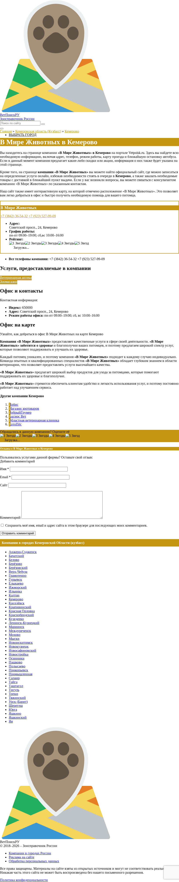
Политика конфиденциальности (24, 880)
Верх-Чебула (18, 571)
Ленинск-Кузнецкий (24, 623)
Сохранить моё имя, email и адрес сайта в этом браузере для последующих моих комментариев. (76, 525)
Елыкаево (16, 583)
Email (5, 477)
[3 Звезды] (49, 243)
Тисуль (14, 690)
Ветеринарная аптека (16, 277)
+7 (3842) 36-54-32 (14, 216)
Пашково (15, 662)
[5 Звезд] (82, 243)
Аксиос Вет (17, 416)
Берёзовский (18, 568)
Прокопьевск (18, 670)
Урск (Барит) (18, 702)
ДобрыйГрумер (20, 412)
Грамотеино (17, 575)
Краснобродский (21, 615)
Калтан (14, 595)
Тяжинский (17, 698)
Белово (14, 560)
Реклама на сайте (21, 857)
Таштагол (16, 686)
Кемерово (16, 599)
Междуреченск (20, 631)
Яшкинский (18, 717)
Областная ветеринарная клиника (34, 420)
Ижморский (18, 587)
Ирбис (13, 404)
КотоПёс (15, 424)
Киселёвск (16, 603)
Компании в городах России (30, 853)
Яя (11, 721)
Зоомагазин (8, 281)
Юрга (13, 709)
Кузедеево (16, 619)
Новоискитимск (21, 642)
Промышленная (20, 674)
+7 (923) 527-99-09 (42, 216)
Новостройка (18, 654)
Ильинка (15, 591)
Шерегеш (16, 705)
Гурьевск (15, 579)
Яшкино (15, 713)
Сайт (3, 485)
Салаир (14, 678)
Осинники (16, 658)
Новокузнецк (19, 646)
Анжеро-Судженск (23, 552)
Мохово (14, 635)
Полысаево (17, 666)
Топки (13, 694)
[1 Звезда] (17, 243)
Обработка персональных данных (34, 861)
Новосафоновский (22, 650)
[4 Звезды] (66, 243)
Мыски (14, 638)
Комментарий (10, 517)
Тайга (13, 682)
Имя (4, 469)
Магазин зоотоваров (24, 408)
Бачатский (16, 556)
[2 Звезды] (33, 243)
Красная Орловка (22, 611)
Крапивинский (20, 607)
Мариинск (16, 627)
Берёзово (15, 564)
